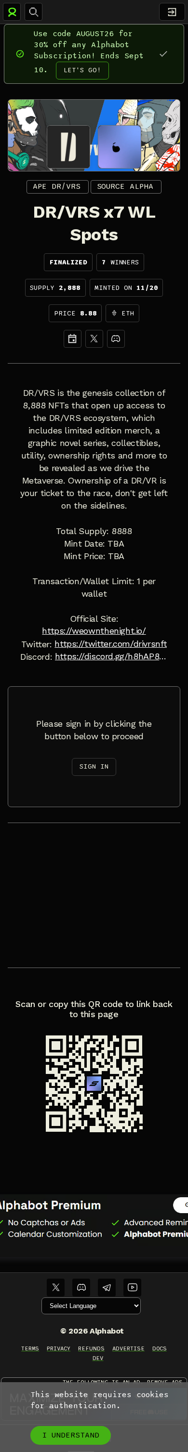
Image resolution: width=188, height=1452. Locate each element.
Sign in (94, 766)
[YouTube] (132, 1287)
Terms (30, 1348)
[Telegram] (107, 1287)
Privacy (58, 1348)
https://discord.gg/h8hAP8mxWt (111, 656)
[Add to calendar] (72, 339)
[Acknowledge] (163, 54)
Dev (98, 1358)
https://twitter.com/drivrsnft (110, 644)
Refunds (91, 1348)
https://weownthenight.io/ (94, 631)
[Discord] (116, 339)
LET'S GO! (82, 70)
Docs (159, 1348)
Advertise (128, 1348)
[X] (94, 339)
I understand (70, 1435)
